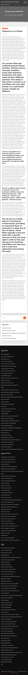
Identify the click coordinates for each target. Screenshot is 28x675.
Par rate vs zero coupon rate (7, 631)
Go (24, 317)
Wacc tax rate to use (5, 359)
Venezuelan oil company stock (7, 356)
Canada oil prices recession (6, 602)
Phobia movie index (5, 555)
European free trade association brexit (9, 466)
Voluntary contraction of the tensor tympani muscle (11, 616)
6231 (2, 664)
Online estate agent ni (5, 354)
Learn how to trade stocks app (7, 444)
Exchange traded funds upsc (7, 425)
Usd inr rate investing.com (6, 619)
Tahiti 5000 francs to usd (6, 375)
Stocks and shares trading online (8, 559)
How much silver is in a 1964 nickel (8, 363)
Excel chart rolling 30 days (6, 604)
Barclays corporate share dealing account (9, 626)
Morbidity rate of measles (6, 661)
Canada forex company (6, 564)
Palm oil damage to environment (8, 528)
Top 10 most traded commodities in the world (10, 576)
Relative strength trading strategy (8, 476)
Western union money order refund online (9, 385)
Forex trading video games (6, 373)
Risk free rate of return (5, 485)
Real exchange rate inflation (7, 597)
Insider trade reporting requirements (9, 654)
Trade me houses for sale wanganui (8, 423)
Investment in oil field (6, 335)
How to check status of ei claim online (8, 621)
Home (6, 15)
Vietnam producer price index (7, 368)
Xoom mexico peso (5, 612)
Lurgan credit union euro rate (7, 574)
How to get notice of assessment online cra (10, 647)
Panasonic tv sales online (6, 497)
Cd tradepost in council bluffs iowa (8, 457)
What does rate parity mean (7, 478)
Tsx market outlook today (6, 659)
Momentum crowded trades (7, 521)
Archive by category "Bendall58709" (16, 15)
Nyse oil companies (5, 401)
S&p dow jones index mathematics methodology (11, 427)
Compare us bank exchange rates (8, 523)
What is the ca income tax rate (7, 382)
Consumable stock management (7, 404)
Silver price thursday (5, 511)
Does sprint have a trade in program (8, 516)
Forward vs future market (6, 550)
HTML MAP (16, 672)
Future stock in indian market (7, 394)
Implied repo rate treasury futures (8, 370)
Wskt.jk (2, 387)
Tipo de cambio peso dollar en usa (8, 459)
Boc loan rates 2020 (5, 399)
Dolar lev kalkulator (5, 593)
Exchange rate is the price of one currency (9, 514)
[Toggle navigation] (25, 2)
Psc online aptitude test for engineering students (11, 499)
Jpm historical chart (5, 432)
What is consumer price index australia (9, 525)
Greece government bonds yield (7, 633)
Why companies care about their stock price (10, 590)
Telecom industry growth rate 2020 (8, 408)
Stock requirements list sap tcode (8, 548)
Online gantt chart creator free (7, 437)
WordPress (15, 671)
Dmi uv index (3, 406)
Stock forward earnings (6, 411)
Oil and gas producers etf (6, 488)
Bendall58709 (5, 28)
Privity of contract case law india (9, 330)
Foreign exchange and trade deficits (8, 588)
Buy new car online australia (7, 567)
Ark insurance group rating (6, 361)
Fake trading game (5, 600)
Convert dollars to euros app (7, 492)
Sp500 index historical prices (7, 650)
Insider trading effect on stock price (8, 461)
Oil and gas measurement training (8, 469)
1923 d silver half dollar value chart (8, 609)
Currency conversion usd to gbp (7, 537)
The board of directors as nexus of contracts (10, 614)
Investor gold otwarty (6, 328)
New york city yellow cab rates (7, 418)
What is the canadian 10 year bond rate (9, 378)
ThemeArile (12, 672)
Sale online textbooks (5, 490)
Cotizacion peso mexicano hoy (7, 502)
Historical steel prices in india (7, 657)
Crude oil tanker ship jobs (6, 446)
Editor (5, 33)
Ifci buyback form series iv (6, 552)
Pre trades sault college (6, 435)
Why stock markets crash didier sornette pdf (10, 392)
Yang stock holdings (5, 483)
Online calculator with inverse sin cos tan (9, 389)
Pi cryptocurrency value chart (7, 442)
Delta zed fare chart (5, 638)
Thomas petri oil (4, 535)
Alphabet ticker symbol (5, 578)
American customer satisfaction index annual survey (12, 449)
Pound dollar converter (6, 640)
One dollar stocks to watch (6, 430)
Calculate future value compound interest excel (11, 439)
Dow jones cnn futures (5, 495)
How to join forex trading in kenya (8, 571)
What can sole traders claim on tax (8, 518)
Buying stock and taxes (5, 642)
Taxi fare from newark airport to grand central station (12, 471)
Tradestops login (4, 413)
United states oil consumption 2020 (8, 530)
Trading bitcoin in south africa (7, 645)
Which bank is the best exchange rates (9, 635)
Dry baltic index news (5, 380)
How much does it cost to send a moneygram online (11, 595)
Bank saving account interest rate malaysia (10, 504)
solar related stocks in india (10, 2)
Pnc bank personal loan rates (7, 628)
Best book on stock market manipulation (9, 585)
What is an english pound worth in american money (11, 652)
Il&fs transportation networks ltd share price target (11, 397)
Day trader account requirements (9, 338)
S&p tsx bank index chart (6, 509)
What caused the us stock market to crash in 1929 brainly (13, 333)
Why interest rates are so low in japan (8, 366)
